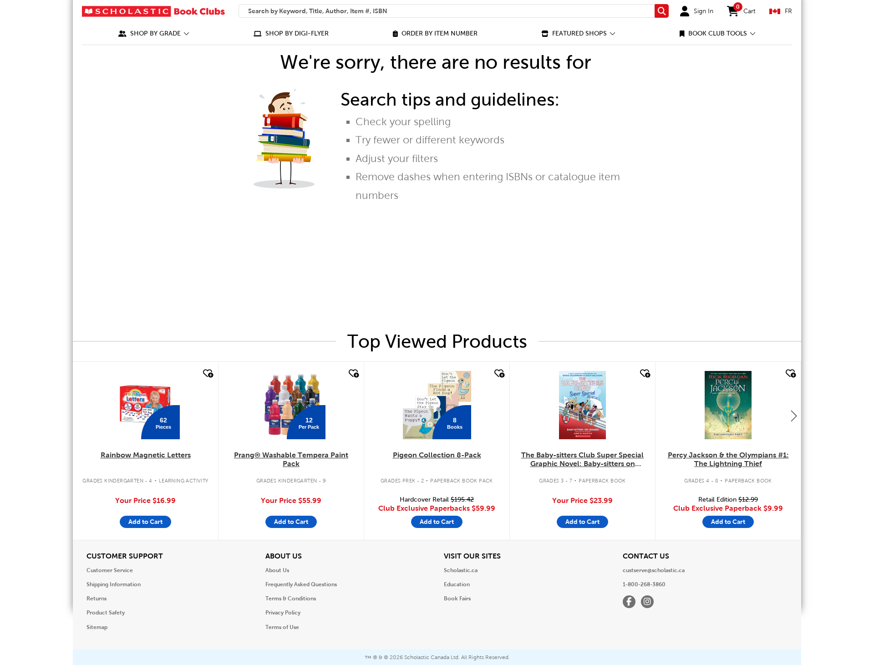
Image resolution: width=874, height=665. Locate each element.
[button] (153, 33)
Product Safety (105, 612)
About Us (277, 570)
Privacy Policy (282, 612)
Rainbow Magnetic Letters (146, 455)
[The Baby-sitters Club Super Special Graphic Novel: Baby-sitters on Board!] (582, 405)
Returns (96, 598)
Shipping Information (113, 584)
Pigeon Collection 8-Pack (437, 455)
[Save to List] (207, 374)
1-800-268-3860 (644, 584)
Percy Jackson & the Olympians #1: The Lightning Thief (728, 459)
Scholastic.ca (461, 570)
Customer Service (109, 570)
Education (457, 584)
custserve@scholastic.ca (654, 570)
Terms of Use (282, 627)
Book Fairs (457, 598)
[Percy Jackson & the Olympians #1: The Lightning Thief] (728, 405)
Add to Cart (145, 521)
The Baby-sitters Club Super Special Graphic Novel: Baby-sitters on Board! (582, 459)
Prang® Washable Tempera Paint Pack (291, 459)
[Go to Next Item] (794, 415)
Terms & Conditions (290, 598)
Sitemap (96, 627)
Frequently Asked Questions (301, 584)
